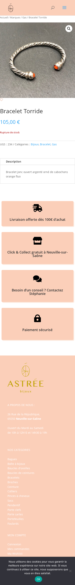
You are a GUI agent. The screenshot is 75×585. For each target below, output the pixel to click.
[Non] (70, 571)
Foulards (13, 523)
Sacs (10, 500)
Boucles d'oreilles (19, 468)
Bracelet (45, 144)
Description (13, 161)
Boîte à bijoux (16, 464)
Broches (13, 482)
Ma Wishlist (15, 553)
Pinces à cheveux (18, 496)
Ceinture (13, 487)
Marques (15, 17)
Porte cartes (15, 514)
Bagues (12, 459)
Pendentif (14, 505)
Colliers (12, 491)
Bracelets (13, 477)
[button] (68, 28)
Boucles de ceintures (21, 473)
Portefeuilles (16, 519)
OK (38, 579)
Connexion (14, 544)
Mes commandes (18, 549)
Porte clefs (14, 510)
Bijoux (35, 144)
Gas (24, 17)
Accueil (4, 17)
